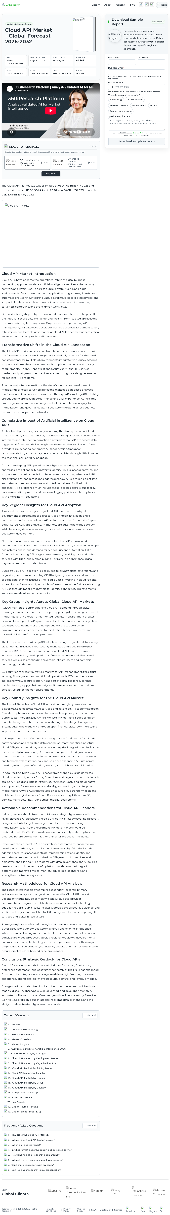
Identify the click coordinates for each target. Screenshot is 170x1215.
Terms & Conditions (50, 1210)
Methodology (116, 99)
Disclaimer (105, 1210)
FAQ (132, 4)
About (107, 4)
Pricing (153, 105)
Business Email (116, 68)
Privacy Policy (139, 133)
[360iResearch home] (14, 5)
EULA (93, 1210)
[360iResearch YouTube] (146, 4)
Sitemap (118, 1210)
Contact (120, 4)
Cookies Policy (81, 1210)
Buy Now (50, 173)
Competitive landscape (121, 111)
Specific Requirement (120, 116)
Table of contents (135, 99)
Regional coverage (119, 105)
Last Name (144, 57)
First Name (114, 57)
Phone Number (117, 82)
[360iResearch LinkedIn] (141, 4)
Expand (91, 1015)
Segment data (139, 105)
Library (96, 4)
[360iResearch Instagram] (152, 4)
